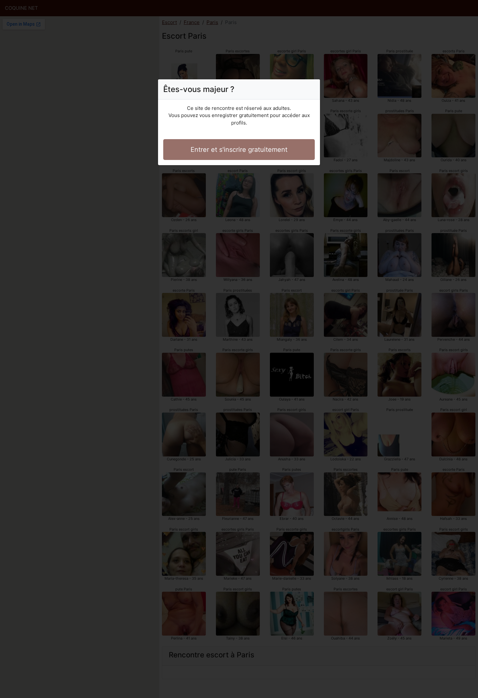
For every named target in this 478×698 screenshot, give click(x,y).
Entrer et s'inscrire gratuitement (239, 149)
